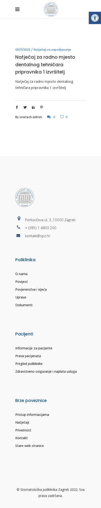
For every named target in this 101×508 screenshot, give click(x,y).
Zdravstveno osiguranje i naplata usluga (46, 371)
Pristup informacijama (32, 414)
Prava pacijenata (28, 356)
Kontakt (21, 438)
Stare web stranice (29, 445)
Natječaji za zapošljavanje (52, 50)
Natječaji (22, 422)
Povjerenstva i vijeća (31, 289)
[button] (95, 18)
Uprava (20, 297)
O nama (21, 274)
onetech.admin (30, 117)
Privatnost (23, 430)
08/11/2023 (22, 50)
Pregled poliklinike (29, 363)
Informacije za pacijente (33, 348)
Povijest (21, 281)
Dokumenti (23, 305)
